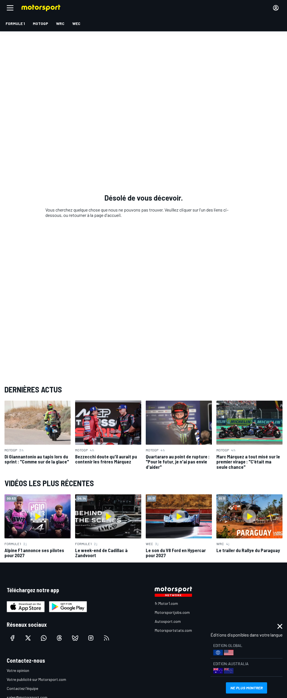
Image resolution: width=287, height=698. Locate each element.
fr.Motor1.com (166, 603)
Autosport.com (168, 621)
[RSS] (106, 638)
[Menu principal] (10, 7)
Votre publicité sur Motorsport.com (36, 679)
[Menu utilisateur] (275, 7)
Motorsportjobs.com (172, 612)
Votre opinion (18, 670)
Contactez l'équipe (22, 688)
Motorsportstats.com (173, 630)
